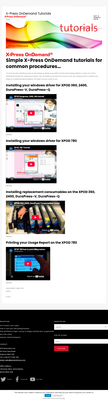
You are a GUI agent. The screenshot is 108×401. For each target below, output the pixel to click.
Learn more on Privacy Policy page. (54, 398)
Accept (48, 395)
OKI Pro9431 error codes (9, 325)
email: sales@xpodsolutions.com (12, 360)
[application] (46, 6)
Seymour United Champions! (10, 337)
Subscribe (61, 348)
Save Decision (57, 395)
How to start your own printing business (14, 328)
